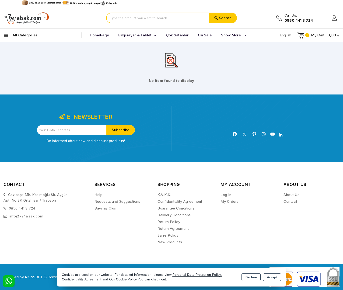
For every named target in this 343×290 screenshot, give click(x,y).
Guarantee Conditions (176, 208)
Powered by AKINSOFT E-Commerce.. (36, 277)
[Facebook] (234, 134)
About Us (291, 194)
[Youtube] (272, 134)
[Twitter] (244, 134)
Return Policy (169, 222)
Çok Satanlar (177, 35)
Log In (225, 194)
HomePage (99, 35)
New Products (170, 242)
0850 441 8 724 (22, 208)
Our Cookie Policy (123, 279)
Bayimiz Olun (105, 208)
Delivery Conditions (174, 215)
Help (98, 194)
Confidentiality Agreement (180, 201)
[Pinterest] (254, 134)
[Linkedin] (280, 135)
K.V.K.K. (164, 194)
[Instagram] (263, 134)
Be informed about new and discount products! (85, 141)
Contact (290, 201)
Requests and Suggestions (117, 201)
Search (225, 18)
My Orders (229, 201)
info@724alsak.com (26, 216)
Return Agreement (173, 228)
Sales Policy (168, 235)
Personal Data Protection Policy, (197, 274)
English (285, 35)
